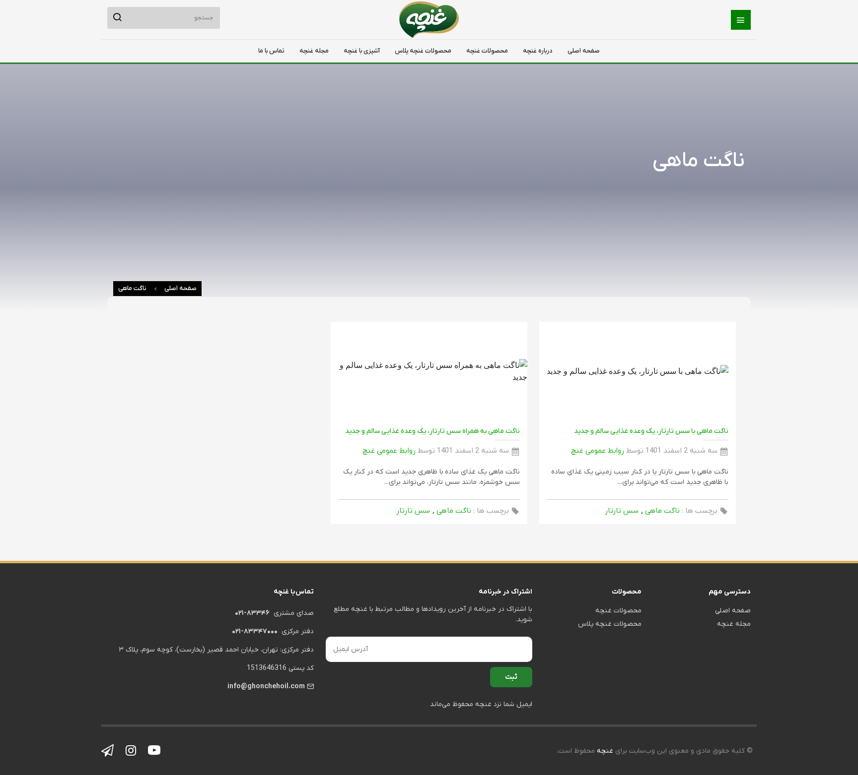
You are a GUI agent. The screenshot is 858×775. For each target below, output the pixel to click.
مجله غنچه (314, 51)
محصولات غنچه (487, 51)
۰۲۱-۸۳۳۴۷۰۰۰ (255, 631)
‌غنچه (604, 751)
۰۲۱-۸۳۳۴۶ (252, 613)
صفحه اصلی (584, 51)
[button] (741, 20)
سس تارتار (622, 511)
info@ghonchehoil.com (266, 686)
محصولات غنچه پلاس (423, 51)
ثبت (511, 677)
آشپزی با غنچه (362, 51)
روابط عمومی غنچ (597, 451)
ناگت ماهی (132, 288)
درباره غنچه (538, 51)
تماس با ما (271, 51)
